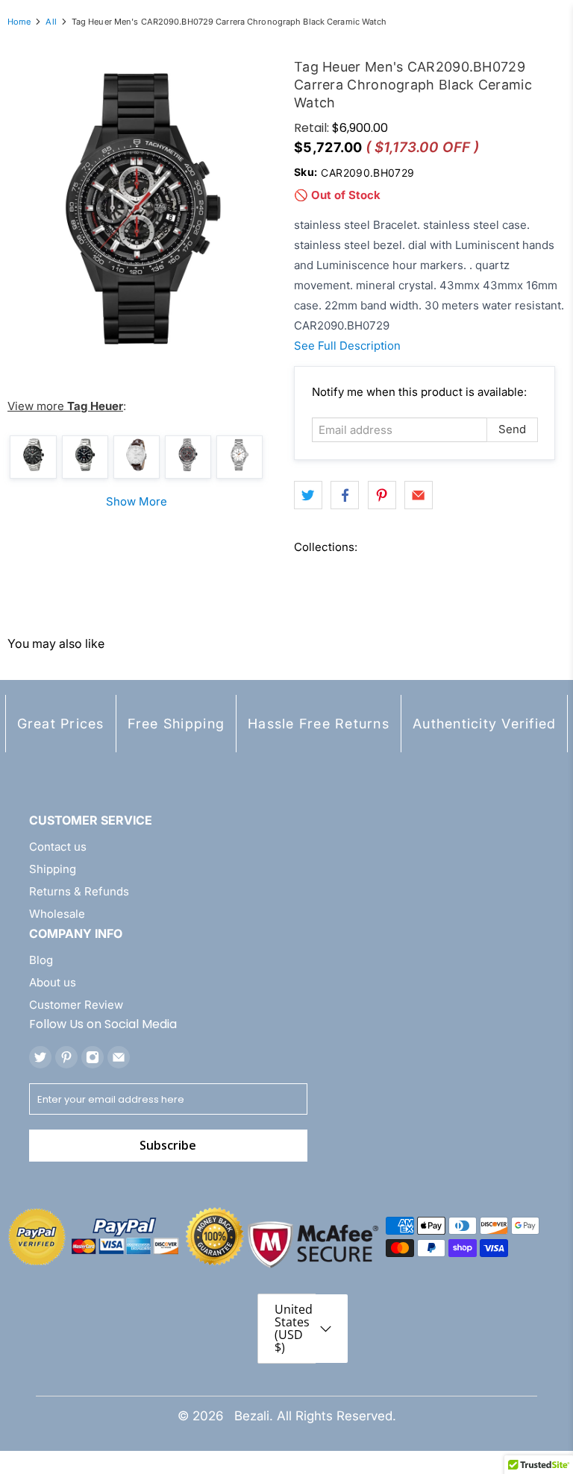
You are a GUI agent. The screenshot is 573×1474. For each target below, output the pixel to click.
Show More (136, 501)
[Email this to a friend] (418, 495)
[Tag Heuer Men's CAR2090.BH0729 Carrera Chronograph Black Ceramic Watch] (143, 208)
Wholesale (57, 914)
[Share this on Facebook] (345, 495)
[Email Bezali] (118, 1057)
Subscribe (168, 1145)
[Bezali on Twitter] (40, 1057)
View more (65, 406)
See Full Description (347, 345)
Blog (41, 960)
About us (52, 982)
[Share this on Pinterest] (382, 495)
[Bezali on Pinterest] (66, 1057)
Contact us (58, 847)
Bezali (251, 1415)
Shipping (52, 869)
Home (19, 22)
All (51, 22)
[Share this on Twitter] (308, 495)
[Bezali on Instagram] (92, 1057)
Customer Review (76, 1005)
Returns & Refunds (79, 891)
